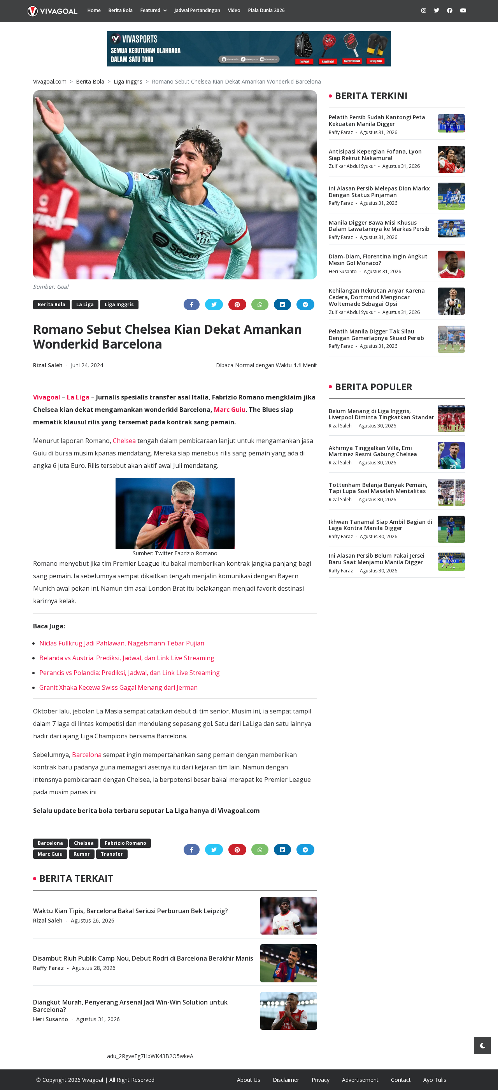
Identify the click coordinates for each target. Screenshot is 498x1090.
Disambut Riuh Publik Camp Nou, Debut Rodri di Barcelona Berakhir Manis (143, 958)
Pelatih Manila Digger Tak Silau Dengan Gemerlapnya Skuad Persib (376, 335)
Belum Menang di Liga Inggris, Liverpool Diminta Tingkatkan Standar (381, 414)
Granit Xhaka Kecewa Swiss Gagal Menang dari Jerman (118, 687)
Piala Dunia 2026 (266, 10)
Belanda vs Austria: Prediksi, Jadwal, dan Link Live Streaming (126, 658)
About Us (248, 1079)
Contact (401, 1079)
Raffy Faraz (48, 967)
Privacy (321, 1079)
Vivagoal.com (50, 81)
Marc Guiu (229, 409)
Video (234, 10)
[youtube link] (463, 10)
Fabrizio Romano (125, 843)
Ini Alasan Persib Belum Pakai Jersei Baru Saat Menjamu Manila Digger (376, 559)
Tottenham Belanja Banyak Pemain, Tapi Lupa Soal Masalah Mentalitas (378, 488)
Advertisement (360, 1079)
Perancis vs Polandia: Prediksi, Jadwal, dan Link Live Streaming (129, 672)
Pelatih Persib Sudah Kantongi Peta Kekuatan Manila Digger (377, 120)
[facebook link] (450, 10)
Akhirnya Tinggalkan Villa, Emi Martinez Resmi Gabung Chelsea (373, 451)
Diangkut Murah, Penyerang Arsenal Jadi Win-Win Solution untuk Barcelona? (130, 1006)
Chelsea (124, 440)
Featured (150, 10)
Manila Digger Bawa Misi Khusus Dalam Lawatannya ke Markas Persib (379, 226)
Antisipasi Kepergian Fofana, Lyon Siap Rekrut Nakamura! (375, 155)
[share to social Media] (192, 304)
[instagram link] (423, 10)
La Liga (85, 304)
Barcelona (87, 754)
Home (94, 10)
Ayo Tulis (434, 1079)
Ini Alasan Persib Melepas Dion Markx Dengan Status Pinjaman (379, 192)
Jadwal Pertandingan (197, 10)
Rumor (82, 854)
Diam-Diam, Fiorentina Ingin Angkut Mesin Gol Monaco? (378, 260)
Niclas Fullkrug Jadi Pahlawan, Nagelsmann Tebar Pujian (121, 643)
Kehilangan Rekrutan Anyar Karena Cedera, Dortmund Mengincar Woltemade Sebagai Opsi (377, 297)
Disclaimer (286, 1079)
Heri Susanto (50, 1019)
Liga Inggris (128, 81)
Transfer (112, 854)
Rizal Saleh (48, 365)
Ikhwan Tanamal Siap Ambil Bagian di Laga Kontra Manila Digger (380, 525)
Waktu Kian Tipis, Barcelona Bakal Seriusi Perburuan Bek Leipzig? (130, 911)
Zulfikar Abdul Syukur (352, 166)
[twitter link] (436, 10)
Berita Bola (121, 10)
